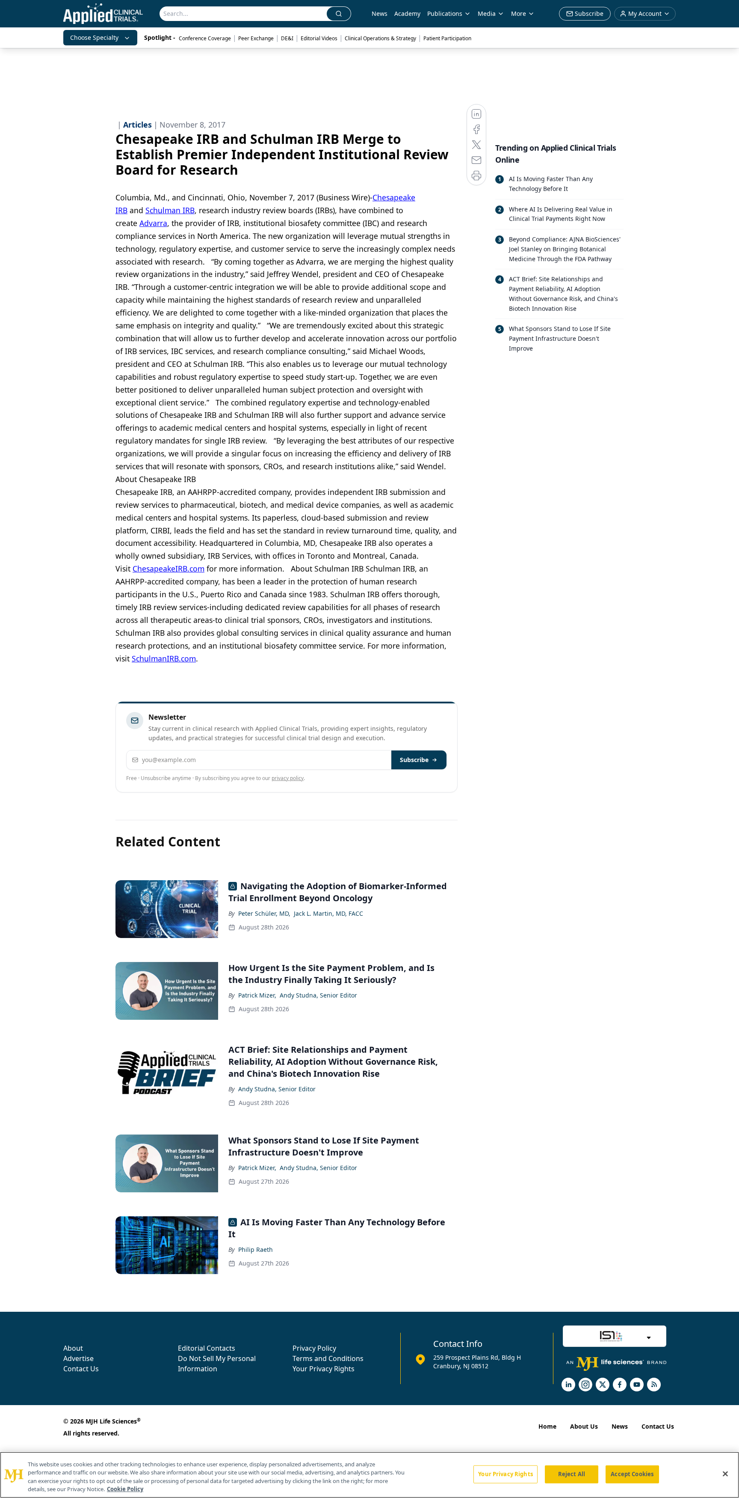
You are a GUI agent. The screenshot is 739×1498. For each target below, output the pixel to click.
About (73, 1348)
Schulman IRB (170, 210)
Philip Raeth (255, 1249)
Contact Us (81, 1368)
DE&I (287, 38)
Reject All (571, 1474)
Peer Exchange (256, 38)
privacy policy (288, 778)
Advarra (153, 223)
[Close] (725, 1473)
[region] (369, 1475)
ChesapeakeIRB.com (168, 568)
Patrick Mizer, (257, 995)
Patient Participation (447, 38)
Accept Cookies (632, 1474)
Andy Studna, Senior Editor (318, 995)
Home (547, 1426)
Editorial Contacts (206, 1348)
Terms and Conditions (328, 1358)
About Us (584, 1426)
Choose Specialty (94, 37)
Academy (407, 13)
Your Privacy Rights (324, 1368)
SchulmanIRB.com (164, 658)
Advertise (78, 1358)
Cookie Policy (125, 1489)
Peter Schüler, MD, (264, 913)
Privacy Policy (314, 1348)
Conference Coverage (205, 38)
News (379, 13)
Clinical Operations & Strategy (380, 38)
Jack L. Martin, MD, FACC (328, 913)
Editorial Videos (319, 38)
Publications (444, 13)
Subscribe (414, 760)
